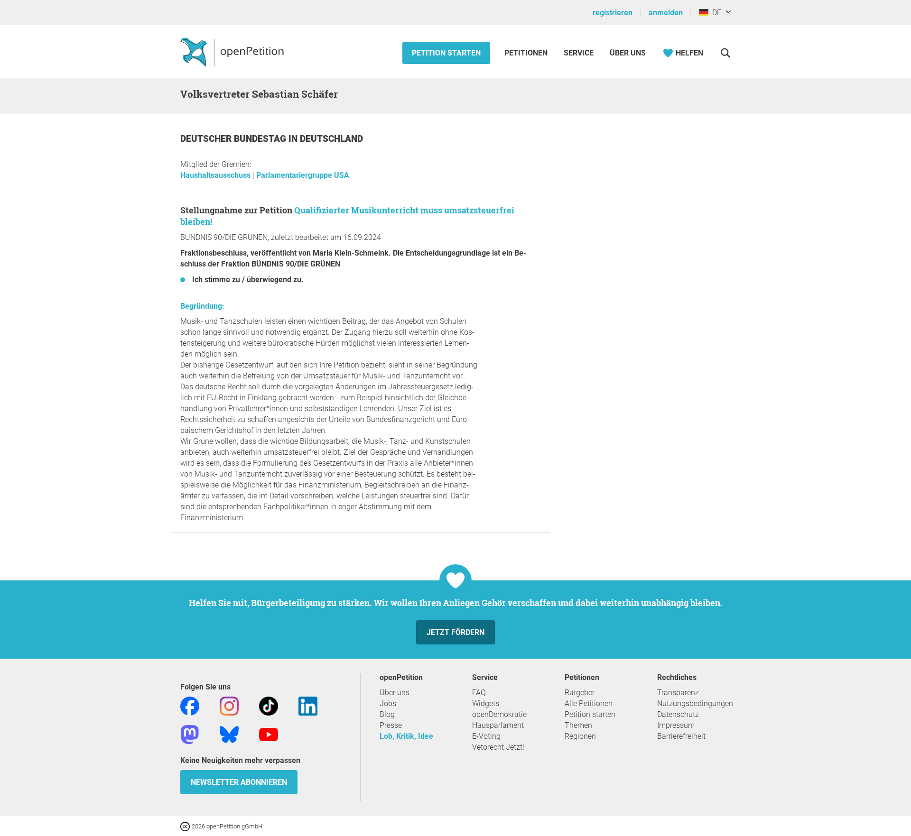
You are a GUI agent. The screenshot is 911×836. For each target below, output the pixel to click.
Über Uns (628, 52)
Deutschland (331, 138)
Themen (578, 725)
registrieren (612, 12)
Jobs (388, 703)
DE (714, 12)
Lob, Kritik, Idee (406, 736)
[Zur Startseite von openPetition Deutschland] (233, 51)
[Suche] (725, 52)
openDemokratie (499, 714)
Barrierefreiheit (681, 736)
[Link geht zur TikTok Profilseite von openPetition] (268, 705)
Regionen (580, 736)
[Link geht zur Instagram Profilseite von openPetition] (229, 705)
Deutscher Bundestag (234, 138)
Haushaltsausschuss (216, 175)
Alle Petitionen (589, 703)
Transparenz (678, 692)
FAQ (479, 692)
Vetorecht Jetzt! (498, 747)
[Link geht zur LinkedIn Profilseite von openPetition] (307, 705)
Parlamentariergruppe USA (302, 175)
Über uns (394, 692)
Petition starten (446, 52)
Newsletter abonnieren (239, 782)
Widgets (485, 703)
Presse (391, 725)
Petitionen (526, 52)
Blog (387, 714)
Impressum (676, 725)
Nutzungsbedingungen (695, 703)
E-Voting (486, 736)
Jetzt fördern (455, 632)
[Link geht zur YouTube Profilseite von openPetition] (268, 733)
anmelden (666, 12)
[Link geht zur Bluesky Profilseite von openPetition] (229, 733)
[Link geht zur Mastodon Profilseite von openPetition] (189, 733)
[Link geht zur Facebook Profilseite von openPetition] (189, 705)
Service (579, 52)
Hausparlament (498, 725)
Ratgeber (580, 692)
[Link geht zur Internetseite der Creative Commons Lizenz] (186, 825)
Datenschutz (678, 714)
